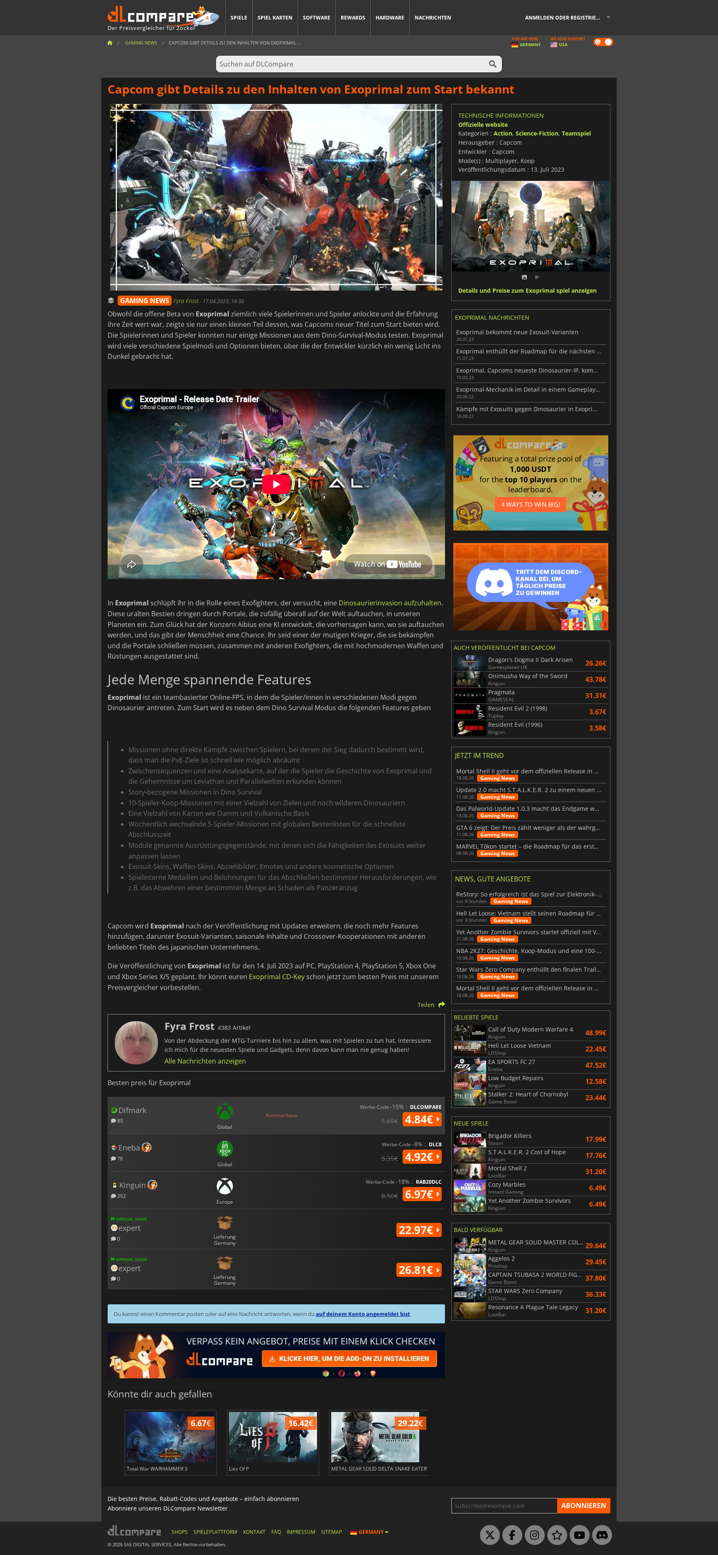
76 (119, 1158)
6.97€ (420, 1194)
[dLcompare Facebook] (510, 1535)
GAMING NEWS (144, 300)
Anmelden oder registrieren (565, 17)
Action (503, 133)
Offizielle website (483, 124)
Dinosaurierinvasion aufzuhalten (390, 602)
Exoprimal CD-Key (277, 976)
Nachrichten (433, 17)
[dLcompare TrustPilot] (555, 1535)
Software (316, 17)
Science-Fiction (537, 133)
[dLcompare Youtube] (577, 1535)
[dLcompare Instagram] (532, 1535)
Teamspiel (576, 133)
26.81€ (417, 1270)
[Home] (109, 42)
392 (121, 1195)
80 (119, 1120)
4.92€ (420, 1157)
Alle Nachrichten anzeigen (205, 1061)
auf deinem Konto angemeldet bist (363, 1314)
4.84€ (420, 1119)
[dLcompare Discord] (600, 1535)
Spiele (239, 17)
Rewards (353, 17)
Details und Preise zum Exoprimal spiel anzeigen (527, 290)
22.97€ (417, 1230)
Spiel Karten (275, 17)
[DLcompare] (135, 1530)
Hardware (390, 17)
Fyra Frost (186, 301)
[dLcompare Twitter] (487, 1535)
